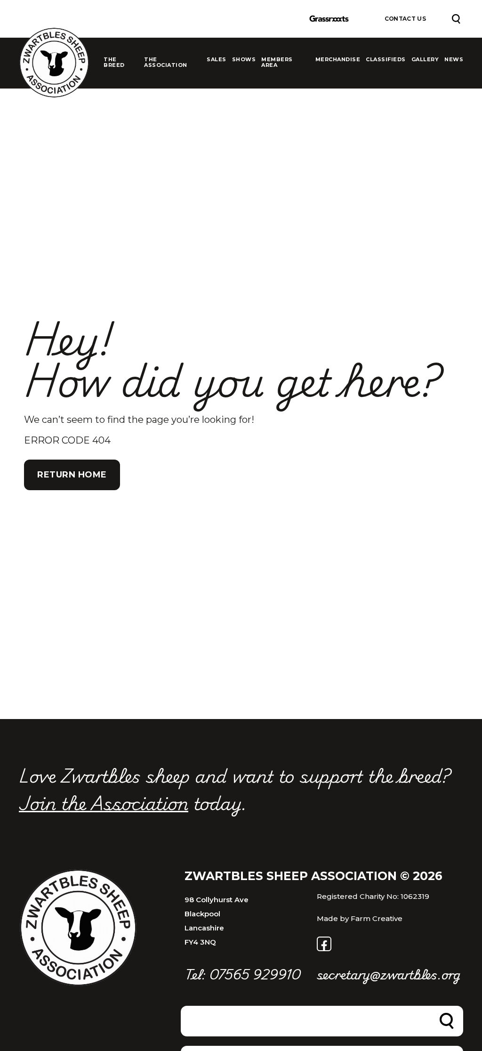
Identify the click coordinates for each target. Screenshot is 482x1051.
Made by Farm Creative (359, 918)
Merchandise (338, 60)
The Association (165, 62)
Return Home (72, 474)
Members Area (277, 62)
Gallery (425, 60)
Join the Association (103, 802)
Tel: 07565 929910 (242, 974)
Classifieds (386, 60)
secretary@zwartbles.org (383, 974)
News (453, 60)
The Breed (114, 62)
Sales (216, 60)
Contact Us (405, 19)
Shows (244, 60)
